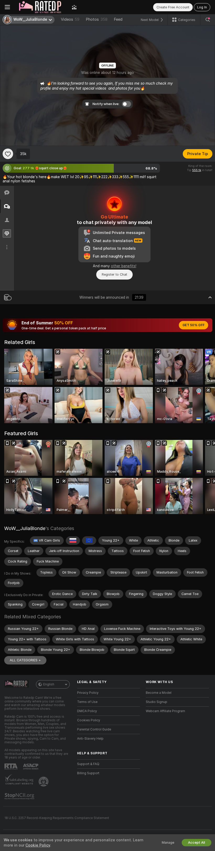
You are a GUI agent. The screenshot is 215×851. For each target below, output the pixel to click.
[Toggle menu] (7, 7)
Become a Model (158, 693)
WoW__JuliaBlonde (24, 528)
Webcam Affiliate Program (165, 711)
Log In (202, 7)
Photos (97, 19)
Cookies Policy (88, 720)
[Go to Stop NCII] (19, 796)
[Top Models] (74, 7)
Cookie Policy (37, 845)
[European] (89, 540)
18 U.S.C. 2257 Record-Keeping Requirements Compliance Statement (56, 818)
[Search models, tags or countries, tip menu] (207, 19)
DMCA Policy (87, 711)
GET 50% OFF (193, 325)
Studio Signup (156, 702)
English (48, 684)
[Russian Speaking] (73, 540)
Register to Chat (114, 274)
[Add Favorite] (8, 154)
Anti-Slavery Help (90, 738)
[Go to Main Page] (41, 7)
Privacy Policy (88, 693)
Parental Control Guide (94, 729)
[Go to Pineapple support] (44, 782)
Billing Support (88, 773)
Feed (118, 19)
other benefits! (123, 266)
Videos (70, 19)
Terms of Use (87, 702)
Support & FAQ (88, 764)
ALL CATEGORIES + (25, 660)
